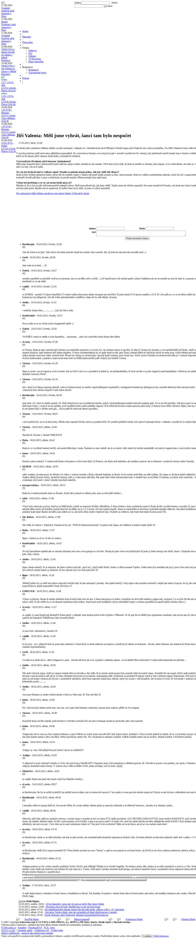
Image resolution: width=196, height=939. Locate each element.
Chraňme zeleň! (24, 930)
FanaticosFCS (35, 927)
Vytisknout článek (134, 919)
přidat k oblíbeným (10, 933)
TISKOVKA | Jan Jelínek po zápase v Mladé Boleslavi (8, 70)
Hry (30, 53)
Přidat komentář (81, 919)
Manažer (27, 37)
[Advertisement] (137, 218)
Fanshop (22, 927)
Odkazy (32, 56)
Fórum (26, 78)
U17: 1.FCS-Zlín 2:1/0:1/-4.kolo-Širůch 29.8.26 (8, 86)
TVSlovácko (34, 59)
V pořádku (147, 936)
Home (25, 31)
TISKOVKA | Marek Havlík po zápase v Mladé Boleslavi (8, 55)
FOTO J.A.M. (8, 930)
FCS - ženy (49, 927)
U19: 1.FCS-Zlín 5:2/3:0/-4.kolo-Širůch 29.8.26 (8, 100)
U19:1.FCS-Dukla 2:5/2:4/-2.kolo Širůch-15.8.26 (8, 147)
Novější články (31, 919)
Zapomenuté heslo (37, 72)
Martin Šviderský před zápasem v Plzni (8, 26)
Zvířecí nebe (57, 930)
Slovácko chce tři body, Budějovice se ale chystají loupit (73, 906)
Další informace (161, 936)
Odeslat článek (188, 919)
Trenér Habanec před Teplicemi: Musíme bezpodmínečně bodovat (76, 915)
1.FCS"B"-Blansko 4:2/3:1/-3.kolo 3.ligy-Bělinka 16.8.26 (8, 115)
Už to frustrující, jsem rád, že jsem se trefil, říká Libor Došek (75, 904)
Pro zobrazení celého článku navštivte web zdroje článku (43, 193)
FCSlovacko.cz (8, 927)
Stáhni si (32, 50)
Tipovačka (28, 42)
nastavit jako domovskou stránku (37, 933)
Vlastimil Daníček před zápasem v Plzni (7, 12)
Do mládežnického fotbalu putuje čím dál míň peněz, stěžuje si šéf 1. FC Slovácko (84, 909)
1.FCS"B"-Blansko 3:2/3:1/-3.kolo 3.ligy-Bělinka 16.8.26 (8, 132)
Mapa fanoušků (35, 61)
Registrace (33, 70)
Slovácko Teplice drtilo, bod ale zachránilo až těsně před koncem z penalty (81, 912)
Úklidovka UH (41, 930)
